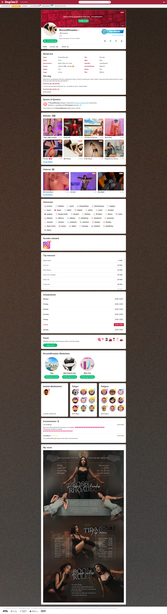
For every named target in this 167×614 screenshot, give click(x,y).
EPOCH (36, 608)
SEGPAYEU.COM (43, 608)
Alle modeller (6, 6)
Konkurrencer (46, 6)
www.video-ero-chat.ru (24, 608)
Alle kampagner (34, 6)
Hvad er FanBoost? (118, 35)
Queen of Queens (80, 103)
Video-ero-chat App (60, 6)
